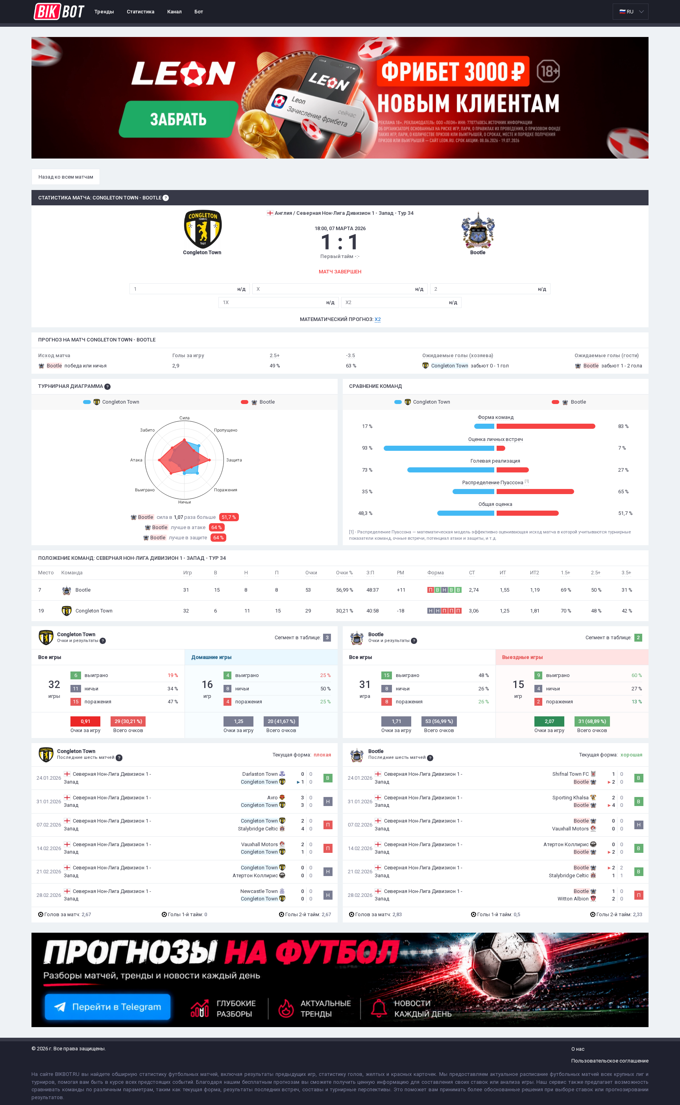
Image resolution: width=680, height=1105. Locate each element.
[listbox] (631, 12)
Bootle (267, 402)
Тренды (104, 12)
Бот (198, 12)
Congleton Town (120, 402)
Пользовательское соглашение (610, 1061)
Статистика (140, 12)
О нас (577, 1049)
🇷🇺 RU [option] (626, 12)
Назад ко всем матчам (66, 177)
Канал (174, 12)
